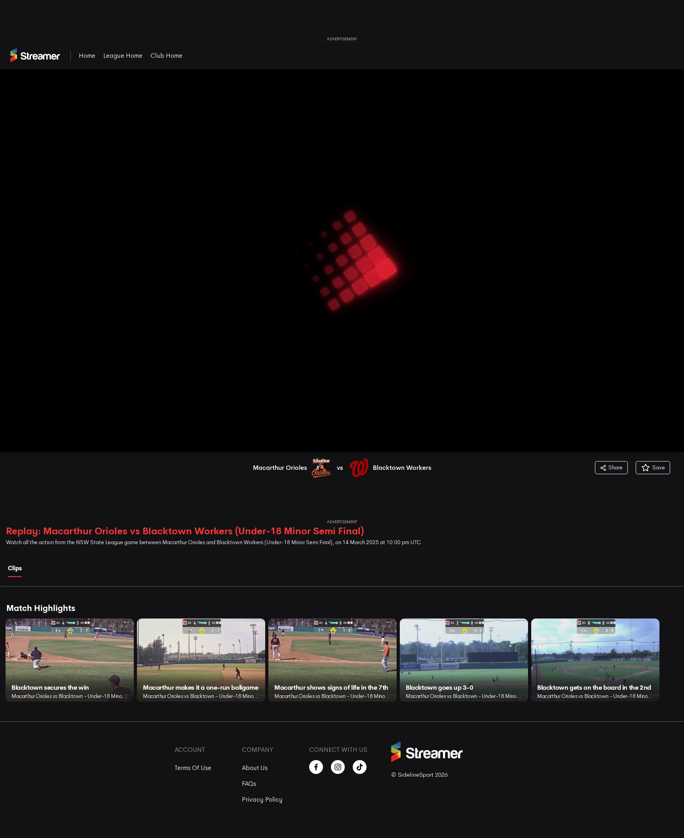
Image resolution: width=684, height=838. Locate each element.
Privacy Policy (262, 799)
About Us (255, 768)
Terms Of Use (193, 768)
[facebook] (316, 767)
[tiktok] (360, 767)
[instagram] (338, 767)
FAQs (249, 783)
